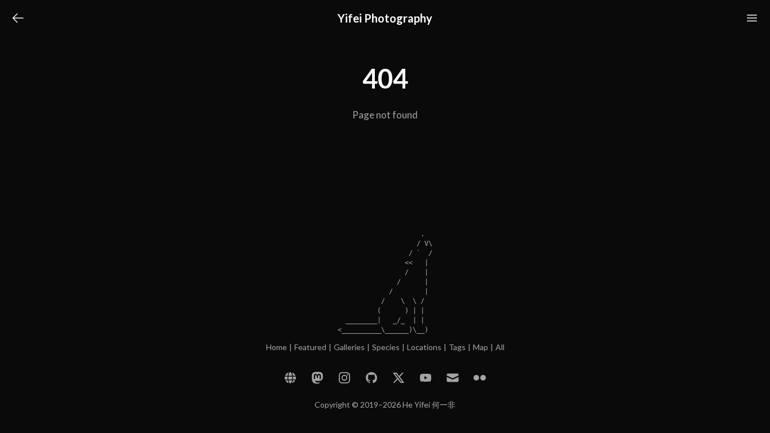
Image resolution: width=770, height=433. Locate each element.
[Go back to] (18, 18)
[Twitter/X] (398, 378)
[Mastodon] (317, 378)
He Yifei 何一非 (428, 404)
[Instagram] (344, 378)
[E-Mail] (452, 378)
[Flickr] (479, 378)
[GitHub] (371, 378)
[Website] (290, 378)
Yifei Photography (385, 18)
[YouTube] (425, 378)
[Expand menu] (751, 18)
